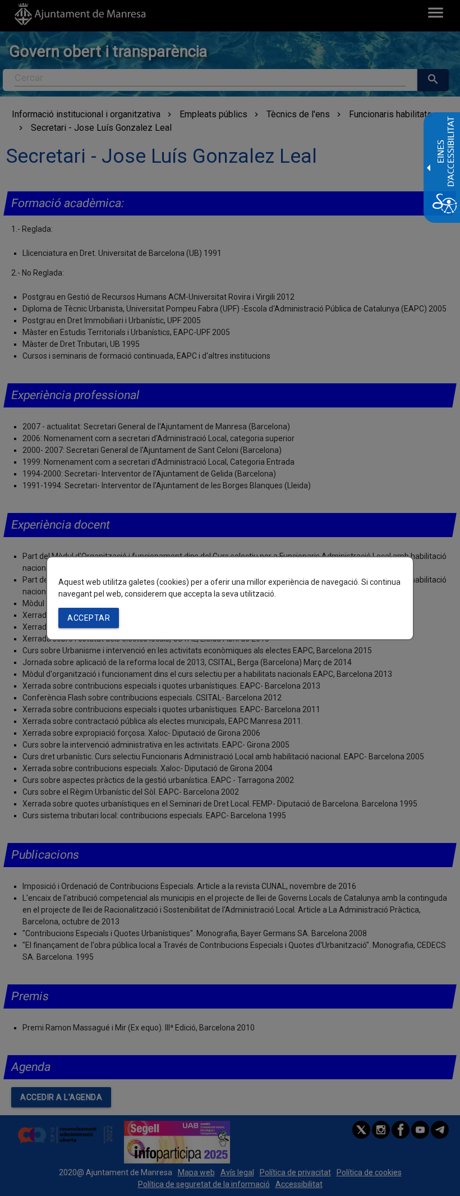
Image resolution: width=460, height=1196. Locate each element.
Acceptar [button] (88, 617)
